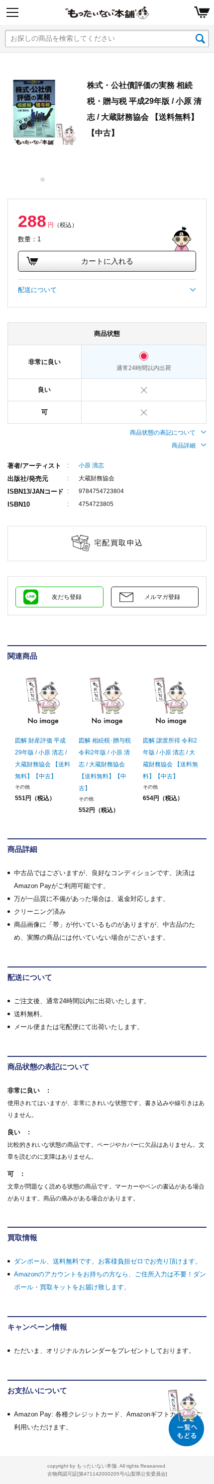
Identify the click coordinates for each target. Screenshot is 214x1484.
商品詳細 (184, 445)
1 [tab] (43, 179)
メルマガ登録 (162, 597)
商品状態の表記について (163, 432)
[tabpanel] (42, 111)
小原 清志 (91, 465)
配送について (37, 290)
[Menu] (12, 12)
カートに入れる (107, 261)
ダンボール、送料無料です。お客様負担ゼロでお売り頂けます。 (108, 1261)
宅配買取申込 (118, 542)
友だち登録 (67, 597)
